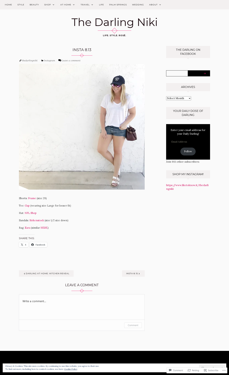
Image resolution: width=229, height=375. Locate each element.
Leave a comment (71, 60)
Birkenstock (37, 220)
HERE (44, 227)
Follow (188, 151)
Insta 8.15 (132, 273)
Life (101, 4)
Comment (133, 325)
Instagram (49, 60)
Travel (85, 4)
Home (8, 4)
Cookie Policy (70, 369)
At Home (65, 4)
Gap (27, 205)
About (153, 4)
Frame (32, 198)
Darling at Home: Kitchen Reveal (47, 273)
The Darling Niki (114, 22)
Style (20, 4)
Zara (28, 227)
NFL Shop (31, 213)
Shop (47, 4)
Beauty (34, 4)
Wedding (138, 4)
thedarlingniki (30, 60)
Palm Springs (118, 4)
